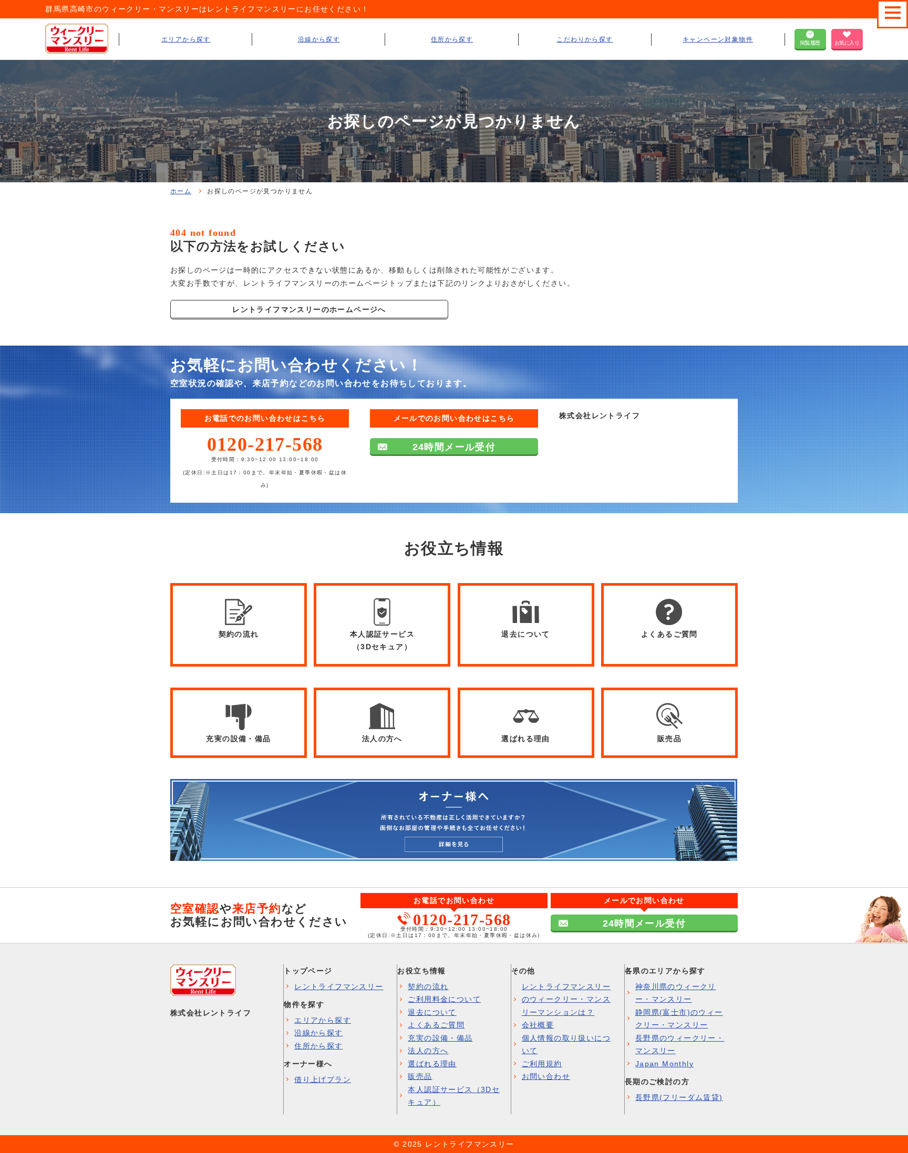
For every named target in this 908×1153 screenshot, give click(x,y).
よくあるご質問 (436, 1025)
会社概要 (538, 1025)
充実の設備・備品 (440, 1038)
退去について (432, 1012)
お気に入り (847, 43)
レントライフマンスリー (338, 986)
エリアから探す (186, 39)
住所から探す (452, 39)
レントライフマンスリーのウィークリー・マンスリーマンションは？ (566, 999)
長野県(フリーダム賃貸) (679, 1097)
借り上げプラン (322, 1079)
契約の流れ (428, 986)
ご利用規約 (542, 1063)
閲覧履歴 (810, 43)
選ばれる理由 (432, 1063)
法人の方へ (428, 1050)
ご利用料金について (444, 999)
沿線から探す (319, 39)
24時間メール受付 (454, 447)
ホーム (180, 191)
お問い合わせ (546, 1076)
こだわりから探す (584, 39)
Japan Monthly (664, 1063)
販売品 (420, 1076)
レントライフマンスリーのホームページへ (309, 309)
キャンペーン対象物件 (718, 39)
